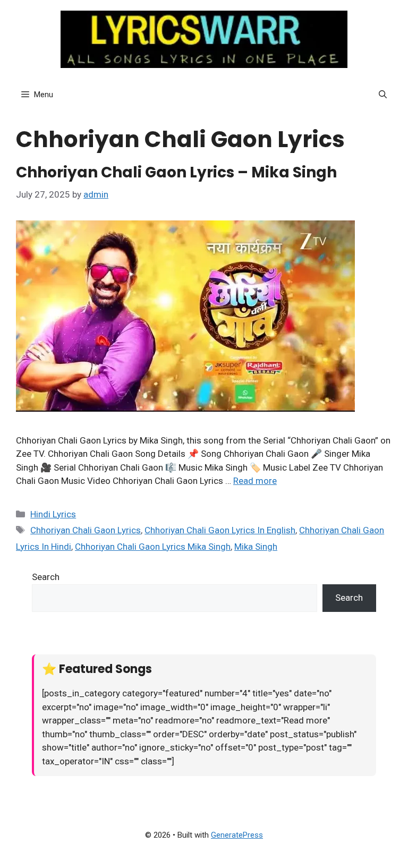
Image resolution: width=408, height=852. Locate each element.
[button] (382, 94)
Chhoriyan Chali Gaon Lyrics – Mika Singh (176, 172)
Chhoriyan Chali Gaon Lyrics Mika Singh (153, 546)
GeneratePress (237, 835)
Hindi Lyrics (53, 514)
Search (46, 577)
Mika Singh (255, 546)
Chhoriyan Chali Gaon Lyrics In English (219, 530)
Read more (255, 480)
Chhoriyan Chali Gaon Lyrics (85, 530)
